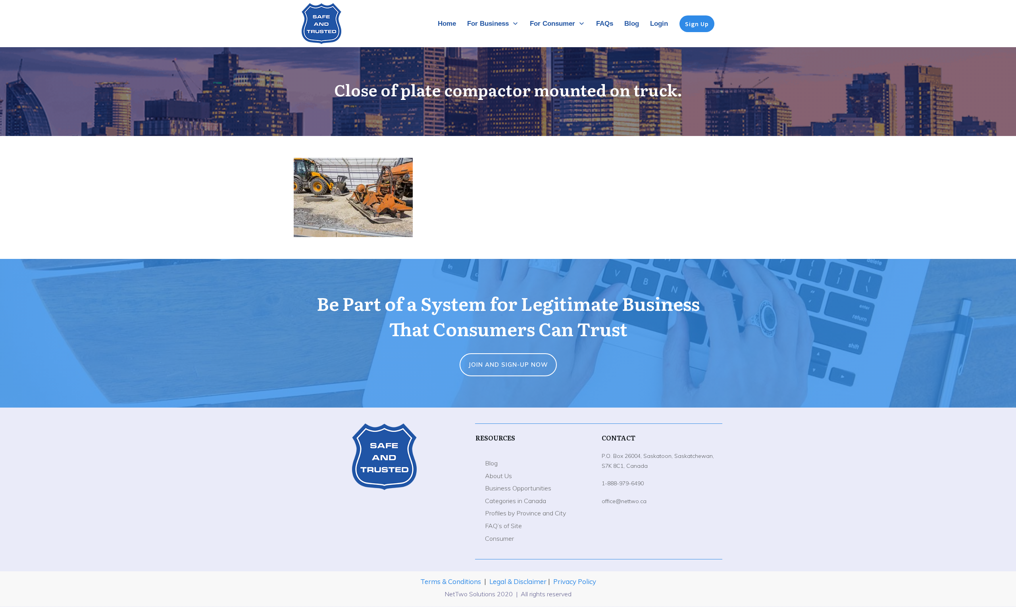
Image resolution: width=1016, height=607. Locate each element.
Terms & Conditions (450, 581)
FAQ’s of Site (503, 526)
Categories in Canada (515, 501)
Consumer (499, 538)
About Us (498, 476)
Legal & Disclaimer (518, 581)
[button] (353, 197)
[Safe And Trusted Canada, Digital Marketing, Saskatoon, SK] (384, 509)
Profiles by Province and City (525, 513)
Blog (491, 463)
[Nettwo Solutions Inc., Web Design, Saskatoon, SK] (384, 533)
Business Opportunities (518, 488)
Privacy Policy (574, 581)
